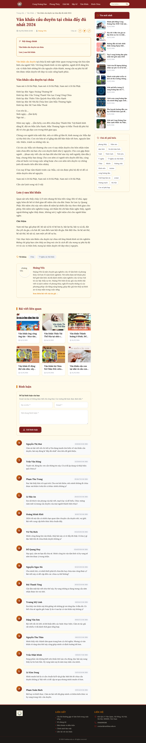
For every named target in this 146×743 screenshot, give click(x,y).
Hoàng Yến (42, 31)
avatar (116, 178)
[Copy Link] (89, 31)
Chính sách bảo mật (64, 728)
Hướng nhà (118, 163)
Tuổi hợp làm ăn (104, 178)
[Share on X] (84, 31)
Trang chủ (20, 13)
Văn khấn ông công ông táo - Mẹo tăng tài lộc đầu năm (27, 336)
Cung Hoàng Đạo (39, 4)
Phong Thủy (55, 4)
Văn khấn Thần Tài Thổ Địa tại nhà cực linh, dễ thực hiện (53, 336)
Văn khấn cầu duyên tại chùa (31, 47)
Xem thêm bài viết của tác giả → (45, 294)
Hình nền (102, 168)
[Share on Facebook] (80, 31)
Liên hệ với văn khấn (64, 732)
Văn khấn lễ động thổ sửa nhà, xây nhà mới (26, 369)
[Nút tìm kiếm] (127, 4)
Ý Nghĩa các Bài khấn (46, 257)
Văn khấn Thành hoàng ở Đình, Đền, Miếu (79, 336)
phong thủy (102, 144)
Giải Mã (66, 4)
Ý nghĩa (101, 159)
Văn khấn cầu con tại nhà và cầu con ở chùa (79, 369)
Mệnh (108, 163)
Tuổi (100, 154)
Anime (111, 168)
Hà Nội (114, 183)
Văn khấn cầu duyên (26, 61)
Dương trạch (103, 183)
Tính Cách (109, 154)
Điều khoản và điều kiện (66, 725)
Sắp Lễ (74, 4)
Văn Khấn (84, 4)
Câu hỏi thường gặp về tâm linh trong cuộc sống (73, 718)
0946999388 (102, 723)
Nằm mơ (114, 144)
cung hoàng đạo (104, 173)
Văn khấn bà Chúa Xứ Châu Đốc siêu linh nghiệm (52, 369)
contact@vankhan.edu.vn (107, 726)
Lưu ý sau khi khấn (27, 52)
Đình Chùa (95, 4)
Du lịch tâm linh (114, 149)
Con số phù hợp (104, 187)
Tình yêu (120, 154)
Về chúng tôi (61, 722)
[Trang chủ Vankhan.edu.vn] (19, 4)
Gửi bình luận (32, 430)
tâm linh (101, 149)
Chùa (32, 257)
